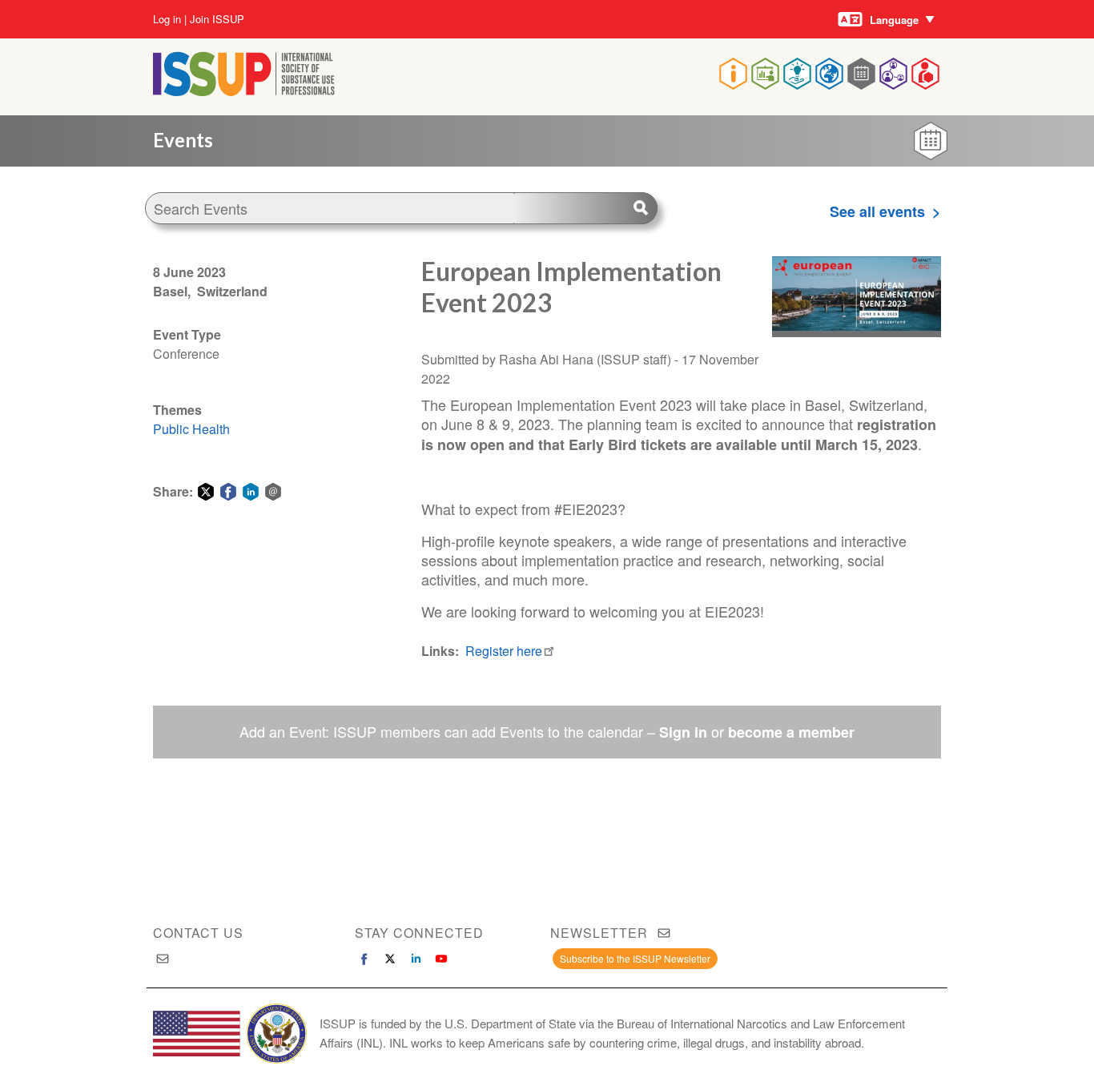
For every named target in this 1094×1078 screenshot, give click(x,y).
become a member (791, 732)
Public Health (191, 429)
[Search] (585, 208)
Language (894, 19)
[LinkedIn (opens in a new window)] (415, 958)
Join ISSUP (217, 19)
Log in (167, 19)
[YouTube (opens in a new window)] (441, 958)
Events (183, 139)
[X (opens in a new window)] (390, 958)
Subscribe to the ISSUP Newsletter (635, 958)
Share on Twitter (205, 491)
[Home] (244, 91)
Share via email (273, 491)
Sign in (683, 732)
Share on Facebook (228, 491)
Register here (503, 651)
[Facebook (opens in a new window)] (364, 958)
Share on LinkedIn (250, 491)
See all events (877, 211)
